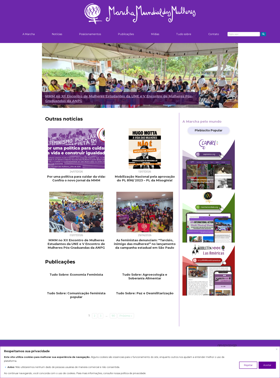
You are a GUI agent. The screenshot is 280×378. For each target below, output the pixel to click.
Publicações (126, 34)
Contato (213, 34)
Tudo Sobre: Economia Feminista (76, 274)
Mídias (155, 34)
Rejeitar (248, 365)
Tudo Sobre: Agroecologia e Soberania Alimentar (144, 276)
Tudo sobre (183, 34)
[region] (140, 362)
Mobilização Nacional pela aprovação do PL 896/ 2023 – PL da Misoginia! (145, 178)
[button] (233, 75)
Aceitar (267, 365)
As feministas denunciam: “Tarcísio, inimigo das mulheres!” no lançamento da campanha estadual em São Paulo (145, 244)
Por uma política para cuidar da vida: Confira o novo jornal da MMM (76, 178)
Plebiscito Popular (208, 130)
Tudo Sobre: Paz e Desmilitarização (145, 293)
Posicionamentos (90, 34)
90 (113, 315)
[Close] (277, 349)
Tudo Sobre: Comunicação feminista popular (76, 295)
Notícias (57, 34)
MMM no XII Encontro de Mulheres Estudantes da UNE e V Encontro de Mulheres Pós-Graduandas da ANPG (76, 244)
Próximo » (125, 315)
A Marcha (29, 34)
